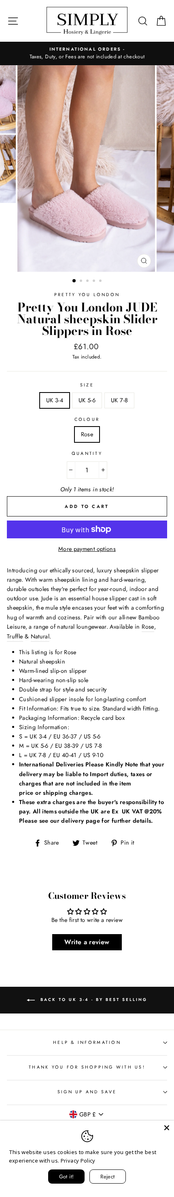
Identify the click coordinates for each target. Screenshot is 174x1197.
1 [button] (74, 281)
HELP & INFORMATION (87, 1042)
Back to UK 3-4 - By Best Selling (92, 999)
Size (87, 385)
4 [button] (95, 282)
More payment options (87, 549)
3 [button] (88, 282)
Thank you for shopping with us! (87, 1067)
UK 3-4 (54, 400)
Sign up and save (87, 1091)
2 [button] (82, 282)
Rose (87, 434)
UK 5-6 (87, 400)
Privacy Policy (78, 1160)
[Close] (167, 1128)
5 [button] (101, 282)
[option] (87, 53)
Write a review (86, 942)
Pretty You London (87, 294)
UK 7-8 (119, 400)
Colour (87, 419)
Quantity (87, 453)
